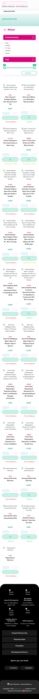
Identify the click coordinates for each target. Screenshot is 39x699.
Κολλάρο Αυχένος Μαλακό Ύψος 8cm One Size (28, 520)
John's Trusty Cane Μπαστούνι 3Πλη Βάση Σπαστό (28, 143)
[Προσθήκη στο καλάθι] (28, 117)
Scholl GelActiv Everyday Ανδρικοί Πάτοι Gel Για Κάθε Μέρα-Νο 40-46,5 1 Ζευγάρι (10, 191)
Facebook (13, 668)
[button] (14, 3)
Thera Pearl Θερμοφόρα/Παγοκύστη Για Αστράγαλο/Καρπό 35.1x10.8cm (28, 391)
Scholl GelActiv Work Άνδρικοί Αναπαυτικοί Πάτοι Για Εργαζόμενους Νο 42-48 (10, 290)
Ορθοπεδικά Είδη (9, 11)
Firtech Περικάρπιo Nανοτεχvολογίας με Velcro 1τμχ (10, 143)
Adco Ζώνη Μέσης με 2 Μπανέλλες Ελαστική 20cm (28, 99)
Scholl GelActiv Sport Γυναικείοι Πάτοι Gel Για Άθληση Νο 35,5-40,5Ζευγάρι (28, 239)
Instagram (28, 668)
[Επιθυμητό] (15, 113)
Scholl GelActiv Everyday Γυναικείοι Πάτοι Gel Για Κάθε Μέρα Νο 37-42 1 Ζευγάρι (29, 191)
